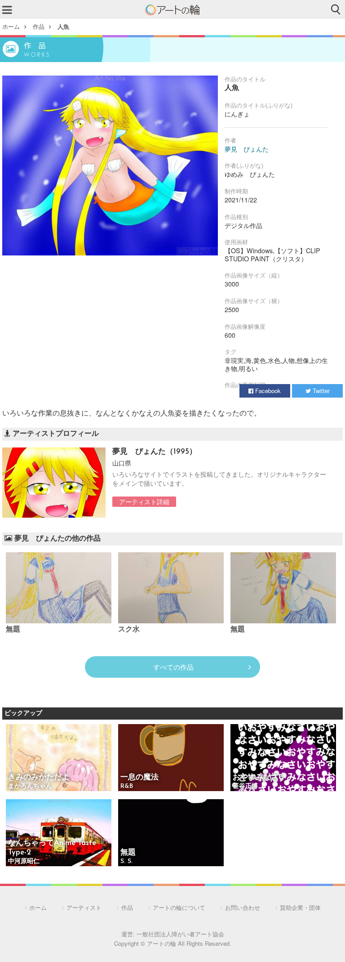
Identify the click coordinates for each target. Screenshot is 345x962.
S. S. (126, 861)
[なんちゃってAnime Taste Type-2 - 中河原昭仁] (58, 833)
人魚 (63, 26)
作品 (38, 26)
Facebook (267, 390)
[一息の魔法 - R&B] (171, 758)
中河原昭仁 (24, 861)
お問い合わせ (242, 907)
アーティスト (84, 907)
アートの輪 (172, 9)
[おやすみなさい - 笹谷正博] (283, 758)
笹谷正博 (245, 786)
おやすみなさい (259, 777)
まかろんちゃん (30, 786)
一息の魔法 (139, 777)
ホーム (11, 26)
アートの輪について (179, 907)
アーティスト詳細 (144, 501)
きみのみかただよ (38, 777)
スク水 (129, 629)
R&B (126, 786)
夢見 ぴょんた (247, 148)
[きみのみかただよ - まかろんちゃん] (58, 758)
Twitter (320, 390)
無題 (13, 629)
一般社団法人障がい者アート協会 (180, 934)
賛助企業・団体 (300, 907)
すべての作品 (173, 666)
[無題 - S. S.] (171, 833)
